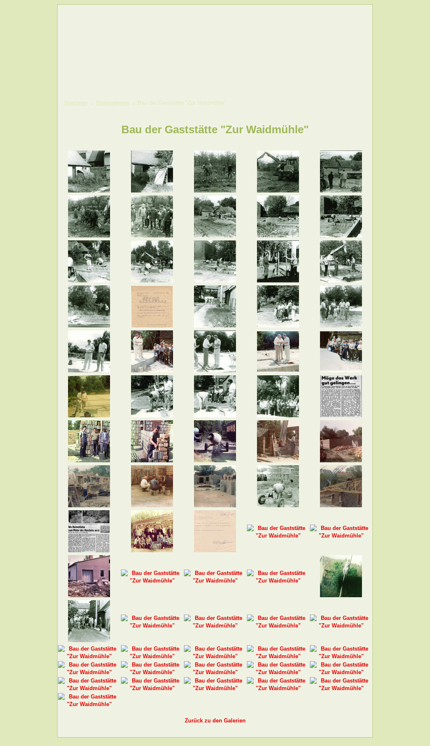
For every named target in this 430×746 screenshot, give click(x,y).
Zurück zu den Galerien (215, 720)
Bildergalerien (112, 103)
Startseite (75, 103)
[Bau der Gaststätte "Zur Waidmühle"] (89, 190)
